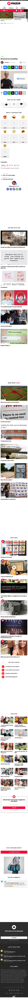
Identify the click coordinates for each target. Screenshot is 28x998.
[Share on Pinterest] (20, 67)
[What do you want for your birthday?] (6, 15)
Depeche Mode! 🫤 (5, 345)
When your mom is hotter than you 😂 (10, 657)
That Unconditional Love (7, 576)
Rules (22, 993)
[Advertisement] (14, 39)
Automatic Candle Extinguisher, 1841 (19, 764)
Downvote (21, 104)
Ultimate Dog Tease (5, 764)
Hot (17, 8)
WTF (8, 285)
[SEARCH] (18, 10)
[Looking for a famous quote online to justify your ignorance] (14, 257)
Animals (8, 574)
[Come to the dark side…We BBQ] (21, 746)
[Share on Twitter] (12, 67)
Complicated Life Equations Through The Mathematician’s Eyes (11, 637)
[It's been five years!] (19, 15)
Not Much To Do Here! (6, 557)
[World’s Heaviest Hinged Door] (14, 607)
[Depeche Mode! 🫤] (14, 336)
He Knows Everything (6, 326)
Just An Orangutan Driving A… (13, 883)
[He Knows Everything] (14, 317)
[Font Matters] (14, 278)
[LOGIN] (21, 10)
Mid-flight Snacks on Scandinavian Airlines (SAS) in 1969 (6, 789)
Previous (0, 17)
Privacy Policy (17, 993)
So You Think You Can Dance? (12, 670)
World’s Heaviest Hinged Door (8, 616)
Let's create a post (14, 852)
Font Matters (4, 287)
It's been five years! (17, 19)
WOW (8, 614)
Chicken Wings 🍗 (19, 737)
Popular (11, 8)
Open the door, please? (6, 480)
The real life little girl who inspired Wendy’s (11, 306)
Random (8, 264)
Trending (22, 8)
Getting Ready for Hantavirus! (8, 499)
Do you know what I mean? (7, 460)
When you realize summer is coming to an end (14, 956)
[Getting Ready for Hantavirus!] (14, 490)
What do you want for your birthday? (10, 402)
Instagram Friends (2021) (11, 673)
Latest (4, 8)
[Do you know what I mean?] (14, 451)
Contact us (11, 993)
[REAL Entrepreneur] (7, 771)
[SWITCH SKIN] (16, 10)
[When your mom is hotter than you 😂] (14, 647)
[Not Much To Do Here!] (14, 548)
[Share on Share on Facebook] (5, 67)
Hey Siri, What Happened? (11, 676)
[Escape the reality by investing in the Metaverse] (14, 238)
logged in (8, 168)
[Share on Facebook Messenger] (16, 67)
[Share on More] (24, 67)
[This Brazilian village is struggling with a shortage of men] (14, 586)
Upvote (6, 104)
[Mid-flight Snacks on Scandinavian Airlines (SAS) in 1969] (7, 782)
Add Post (25, 10)
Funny (8, 323)
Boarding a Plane (19, 776)
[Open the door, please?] (14, 470)
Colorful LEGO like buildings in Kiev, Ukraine (20, 726)
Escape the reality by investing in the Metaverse (13, 247)
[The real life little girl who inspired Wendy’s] (14, 297)
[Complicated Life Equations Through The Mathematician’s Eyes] (14, 627)
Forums (6, 993)
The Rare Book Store (6, 441)
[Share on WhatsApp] (9, 67)
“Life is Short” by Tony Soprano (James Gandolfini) (6, 739)
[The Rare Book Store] (14, 432)
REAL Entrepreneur (5, 776)
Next (27, 17)
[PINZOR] (14, 996)
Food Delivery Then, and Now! (12, 666)
